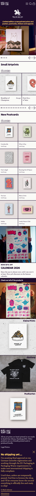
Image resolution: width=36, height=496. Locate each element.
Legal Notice (5, 447)
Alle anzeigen (5, 70)
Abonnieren (5, 493)
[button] (30, 4)
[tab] (1, 57)
